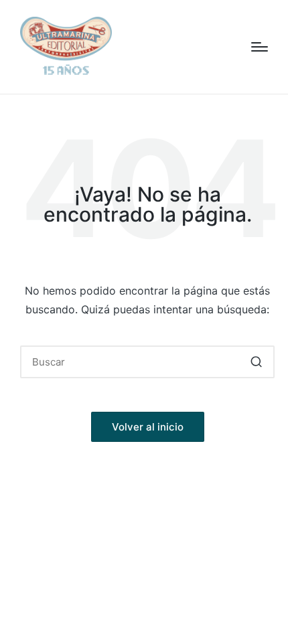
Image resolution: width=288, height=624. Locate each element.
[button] (256, 361)
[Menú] (259, 47)
